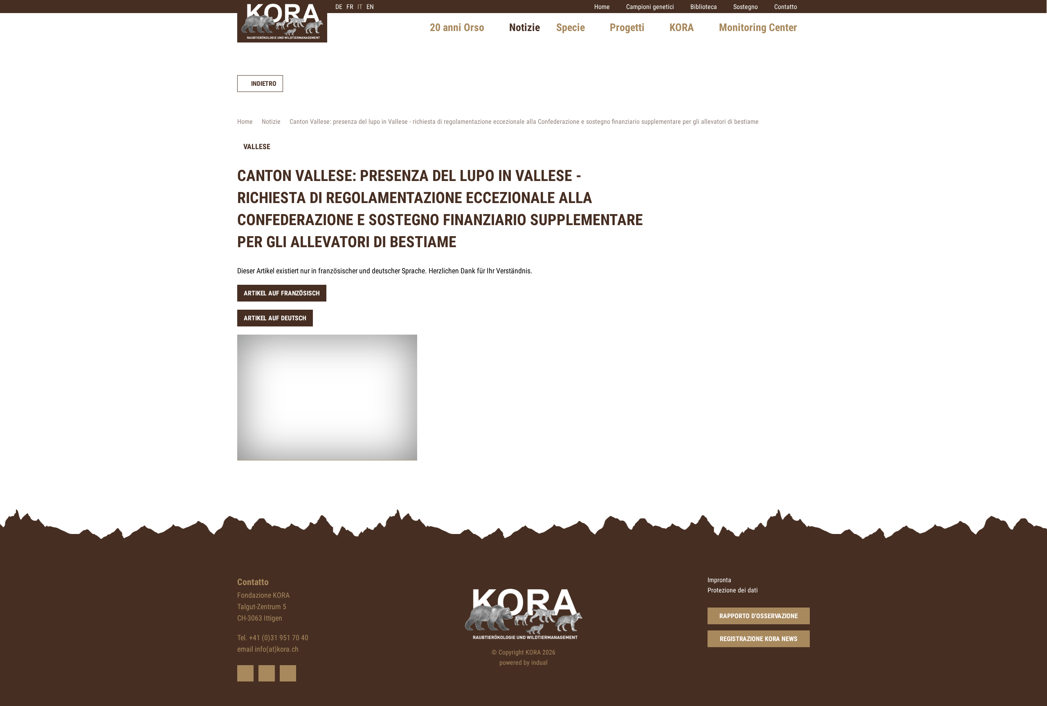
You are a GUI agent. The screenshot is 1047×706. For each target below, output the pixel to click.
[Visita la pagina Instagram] (288, 673)
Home (245, 121)
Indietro (263, 83)
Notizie (271, 121)
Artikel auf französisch (282, 293)
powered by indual (523, 662)
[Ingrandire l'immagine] (327, 397)
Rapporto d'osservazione (758, 616)
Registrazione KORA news (759, 639)
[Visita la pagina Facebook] (266, 673)
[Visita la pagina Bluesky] (245, 673)
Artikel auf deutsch (275, 318)
